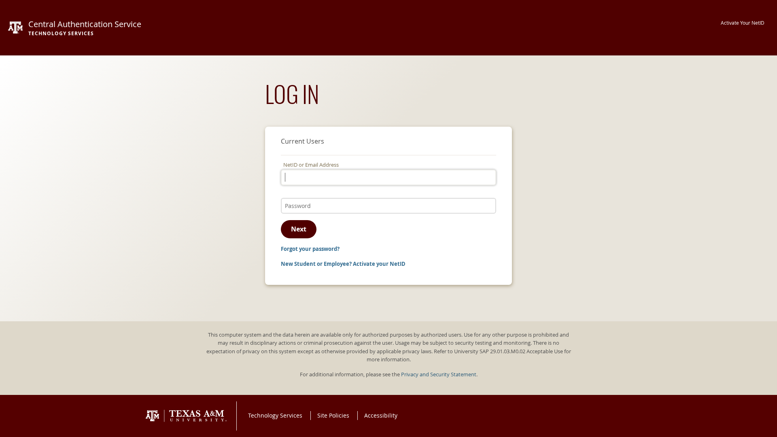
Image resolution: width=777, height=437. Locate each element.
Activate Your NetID (742, 23)
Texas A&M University (186, 416)
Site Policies (333, 415)
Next (298, 229)
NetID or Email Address (311, 164)
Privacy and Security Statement (438, 374)
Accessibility (380, 415)
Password (295, 197)
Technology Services (275, 415)
